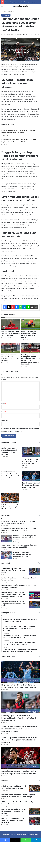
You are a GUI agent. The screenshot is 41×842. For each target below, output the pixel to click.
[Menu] (2, 7)
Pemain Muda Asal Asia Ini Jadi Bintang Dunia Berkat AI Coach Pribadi (10, 333)
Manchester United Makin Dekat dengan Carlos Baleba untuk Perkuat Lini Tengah (14, 604)
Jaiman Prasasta (8, 34)
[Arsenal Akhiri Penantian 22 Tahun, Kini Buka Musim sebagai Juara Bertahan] (34, 811)
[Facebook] (5, 307)
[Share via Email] (32, 307)
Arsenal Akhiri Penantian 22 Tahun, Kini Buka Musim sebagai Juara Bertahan (13, 811)
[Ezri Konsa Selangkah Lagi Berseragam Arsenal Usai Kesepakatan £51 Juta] (6, 555)
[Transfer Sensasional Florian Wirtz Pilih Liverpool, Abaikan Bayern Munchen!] (10, 348)
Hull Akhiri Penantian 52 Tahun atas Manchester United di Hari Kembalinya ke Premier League (18, 796)
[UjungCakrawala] (20, 6)
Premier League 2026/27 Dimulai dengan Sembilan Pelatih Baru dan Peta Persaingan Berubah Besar (13, 594)
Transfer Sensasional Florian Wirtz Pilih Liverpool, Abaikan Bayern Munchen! (10, 357)
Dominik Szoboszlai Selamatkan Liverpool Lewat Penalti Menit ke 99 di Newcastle (10, 475)
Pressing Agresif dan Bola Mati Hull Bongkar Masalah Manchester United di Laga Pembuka (18, 718)
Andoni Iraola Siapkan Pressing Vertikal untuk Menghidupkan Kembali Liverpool (18, 772)
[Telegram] (24, 307)
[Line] (28, 307)
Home (4, 11)
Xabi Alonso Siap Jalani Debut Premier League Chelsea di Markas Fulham (30, 462)
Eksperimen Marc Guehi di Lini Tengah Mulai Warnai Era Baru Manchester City (31, 485)
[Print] (36, 307)
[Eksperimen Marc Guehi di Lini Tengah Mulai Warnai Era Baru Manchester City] (31, 476)
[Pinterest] (13, 307)
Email (3, 412)
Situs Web (4, 420)
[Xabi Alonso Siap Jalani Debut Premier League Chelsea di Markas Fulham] (31, 452)
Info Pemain (11, 11)
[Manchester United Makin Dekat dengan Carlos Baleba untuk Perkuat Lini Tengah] (34, 604)
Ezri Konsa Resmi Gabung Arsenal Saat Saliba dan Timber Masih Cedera (25, 538)
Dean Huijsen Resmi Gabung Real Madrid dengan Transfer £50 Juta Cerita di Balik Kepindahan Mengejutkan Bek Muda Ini (30, 359)
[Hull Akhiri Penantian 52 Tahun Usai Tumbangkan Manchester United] (10, 498)
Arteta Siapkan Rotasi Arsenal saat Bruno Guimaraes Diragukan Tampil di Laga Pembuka (19, 739)
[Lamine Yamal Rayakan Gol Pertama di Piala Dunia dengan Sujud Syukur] (30, 324)
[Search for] (39, 7)
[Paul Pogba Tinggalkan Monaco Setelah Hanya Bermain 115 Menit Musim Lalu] (34, 821)
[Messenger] (17, 307)
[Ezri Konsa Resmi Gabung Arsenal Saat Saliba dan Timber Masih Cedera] (6, 538)
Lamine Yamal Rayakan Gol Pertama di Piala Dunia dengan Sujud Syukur (29, 334)
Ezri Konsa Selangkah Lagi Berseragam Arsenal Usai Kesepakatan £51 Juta (22, 554)
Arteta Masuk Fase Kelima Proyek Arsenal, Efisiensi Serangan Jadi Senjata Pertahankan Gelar (19, 728)
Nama (3, 403)
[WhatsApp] (21, 307)
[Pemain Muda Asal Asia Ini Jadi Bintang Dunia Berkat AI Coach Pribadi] (10, 324)
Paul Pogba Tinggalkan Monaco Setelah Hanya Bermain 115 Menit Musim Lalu (12, 820)
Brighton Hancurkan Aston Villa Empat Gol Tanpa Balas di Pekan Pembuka (9, 451)
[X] (9, 307)
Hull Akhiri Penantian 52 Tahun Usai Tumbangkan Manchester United (10, 507)
